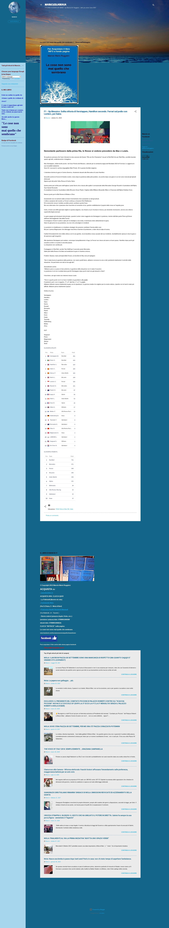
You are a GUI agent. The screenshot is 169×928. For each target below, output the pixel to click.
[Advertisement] (148, 41)
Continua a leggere (129, 674)
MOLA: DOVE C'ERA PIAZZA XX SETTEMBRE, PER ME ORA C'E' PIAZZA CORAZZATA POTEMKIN (82, 726)
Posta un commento (52, 515)
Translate (17, 78)
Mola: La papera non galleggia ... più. (59, 681)
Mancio (14, 17)
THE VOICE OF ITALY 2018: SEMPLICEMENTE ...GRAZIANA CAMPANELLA (73, 749)
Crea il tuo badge (146, 143)
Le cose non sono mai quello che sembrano (12, 142)
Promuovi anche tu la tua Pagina (9, 145)
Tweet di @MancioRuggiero (148, 147)
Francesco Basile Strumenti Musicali (54, 609)
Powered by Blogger (98, 909)
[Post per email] (49, 506)
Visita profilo (14, 21)
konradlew (102, 913)
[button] (135, 111)
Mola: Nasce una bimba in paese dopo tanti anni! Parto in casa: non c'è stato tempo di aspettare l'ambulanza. (87, 859)
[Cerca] (153, 5)
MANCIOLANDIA (55, 4)
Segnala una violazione (10, 84)
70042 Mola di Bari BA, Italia (64, 509)
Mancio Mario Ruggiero (147, 140)
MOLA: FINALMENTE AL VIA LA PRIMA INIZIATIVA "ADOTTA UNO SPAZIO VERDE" (76, 838)
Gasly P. (52, 394)
